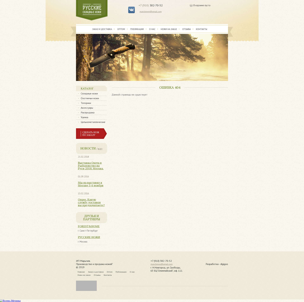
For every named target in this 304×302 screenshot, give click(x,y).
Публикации (137, 29)
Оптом (121, 29)
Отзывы (186, 29)
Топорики (86, 103)
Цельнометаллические (93, 122)
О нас (152, 29)
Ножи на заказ (169, 29)
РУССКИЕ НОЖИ (89, 237)
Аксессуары (87, 107)
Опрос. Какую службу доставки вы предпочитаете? (91, 202)
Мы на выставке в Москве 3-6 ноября (90, 184)
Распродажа (87, 112)
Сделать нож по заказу (90, 134)
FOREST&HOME (89, 226)
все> (100, 148)
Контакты (201, 29)
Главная (81, 272)
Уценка (84, 117)
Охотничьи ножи (90, 98)
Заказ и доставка (102, 29)
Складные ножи (89, 93)
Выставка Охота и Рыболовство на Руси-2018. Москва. (91, 165)
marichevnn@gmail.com (151, 11)
